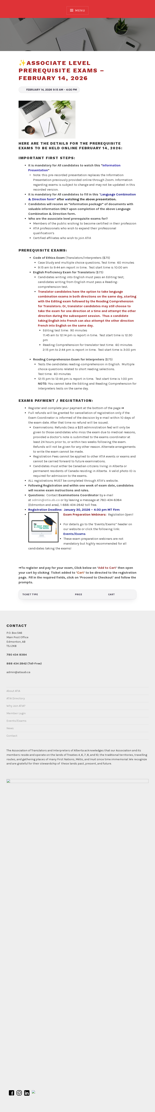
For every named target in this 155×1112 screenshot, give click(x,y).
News (10, 728)
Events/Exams (74, 534)
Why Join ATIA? (15, 706)
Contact (11, 735)
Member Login (16, 713)
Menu (80, 10)
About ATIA (13, 691)
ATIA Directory (15, 698)
